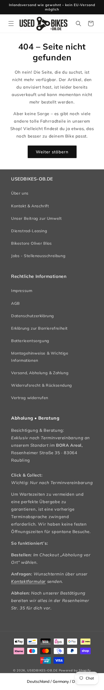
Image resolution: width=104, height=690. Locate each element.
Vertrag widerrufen (29, 397)
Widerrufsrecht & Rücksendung (41, 385)
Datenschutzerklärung (32, 315)
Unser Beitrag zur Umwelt (36, 218)
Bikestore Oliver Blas (31, 243)
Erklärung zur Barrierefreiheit (39, 328)
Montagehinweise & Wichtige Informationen (40, 357)
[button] (11, 23)
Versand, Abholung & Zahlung (40, 372)
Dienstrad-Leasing (29, 230)
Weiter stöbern (52, 151)
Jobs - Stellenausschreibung (38, 255)
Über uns (20, 193)
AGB (15, 303)
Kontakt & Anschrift (30, 205)
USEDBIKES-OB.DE (42, 670)
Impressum (21, 290)
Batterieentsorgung (30, 340)
